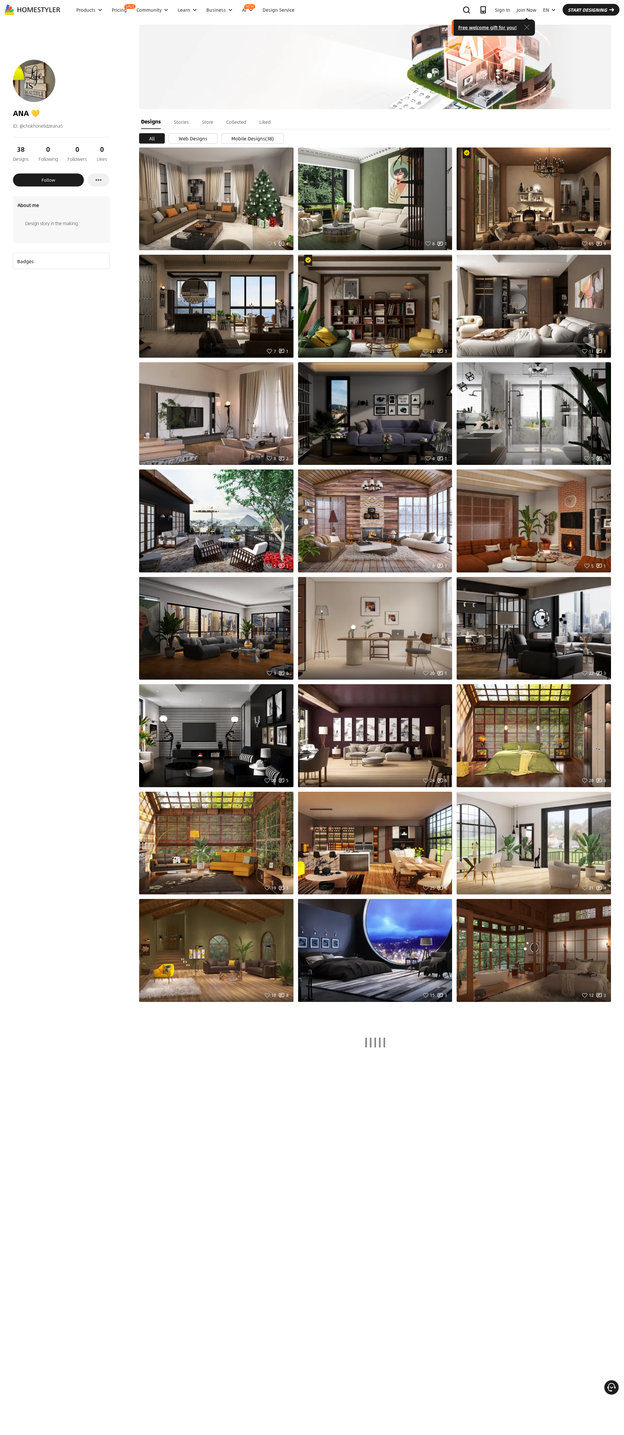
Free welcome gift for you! (487, 27)
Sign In (502, 9)
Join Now (527, 9)
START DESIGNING (587, 9)
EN (546, 9)
